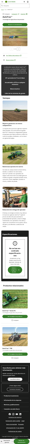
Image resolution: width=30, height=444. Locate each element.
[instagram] (13, 414)
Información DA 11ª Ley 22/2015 (15, 428)
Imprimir (23, 14)
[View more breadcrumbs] (6, 9)
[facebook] (9, 414)
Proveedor (21, 424)
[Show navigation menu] (2, 1)
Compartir (14, 14)
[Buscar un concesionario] (24, 1)
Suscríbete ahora (15, 379)
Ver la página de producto (15, 316)
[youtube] (16, 414)
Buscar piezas (10, 60)
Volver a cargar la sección (13, 270)
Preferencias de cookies (15, 431)
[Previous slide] (11, 49)
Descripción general (7, 441)
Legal (22, 421)
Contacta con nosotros (15, 417)
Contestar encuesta (15, 389)
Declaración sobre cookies (13, 421)
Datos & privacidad (11, 424)
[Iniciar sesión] (27, 1)
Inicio (2, 9)
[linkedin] (20, 414)
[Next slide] (18, 49)
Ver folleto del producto (13, 55)
